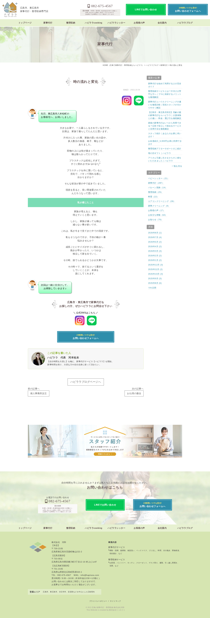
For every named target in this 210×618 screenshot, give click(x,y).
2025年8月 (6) (155, 283)
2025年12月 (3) (155, 265)
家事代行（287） (156, 183)
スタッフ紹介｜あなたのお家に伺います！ (164, 135)
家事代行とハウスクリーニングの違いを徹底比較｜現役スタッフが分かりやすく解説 (164, 105)
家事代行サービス (116, 547)
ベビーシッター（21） (158, 178)
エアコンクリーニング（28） (161, 201)
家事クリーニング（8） (159, 206)
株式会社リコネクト (117, 610)
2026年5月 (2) (155, 242)
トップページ (25, 22)
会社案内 (162, 22)
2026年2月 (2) (155, 255)
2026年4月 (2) (155, 246)
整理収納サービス (116, 559)
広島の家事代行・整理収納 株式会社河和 (108, 607)
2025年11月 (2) (155, 269)
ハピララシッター (116, 22)
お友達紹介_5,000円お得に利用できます (165, 142)
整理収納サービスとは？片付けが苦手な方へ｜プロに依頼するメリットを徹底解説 (164, 94)
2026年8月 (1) (155, 233)
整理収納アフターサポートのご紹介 (164, 148)
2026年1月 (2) (155, 260)
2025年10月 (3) (155, 274)
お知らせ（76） (155, 219)
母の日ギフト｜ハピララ (159, 153)
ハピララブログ (185, 22)
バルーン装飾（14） (157, 187)
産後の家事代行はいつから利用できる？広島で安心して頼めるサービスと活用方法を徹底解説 (164, 126)
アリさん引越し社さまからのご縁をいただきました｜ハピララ (164, 159)
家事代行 (47, 22)
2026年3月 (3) (155, 251)
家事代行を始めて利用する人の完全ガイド (164, 85)
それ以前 (152, 287)
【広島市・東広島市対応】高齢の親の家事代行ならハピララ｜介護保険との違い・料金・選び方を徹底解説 (164, 115)
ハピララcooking (93, 22)
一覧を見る (177, 166)
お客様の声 (139, 22)
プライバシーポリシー (98, 601)
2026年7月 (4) (155, 237)
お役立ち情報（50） (157, 215)
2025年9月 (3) (155, 278)
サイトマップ (115, 601)
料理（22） (153, 197)
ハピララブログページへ (85, 381)
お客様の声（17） (156, 210)
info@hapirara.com (90, 575)
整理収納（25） (155, 192)
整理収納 (70, 22)
